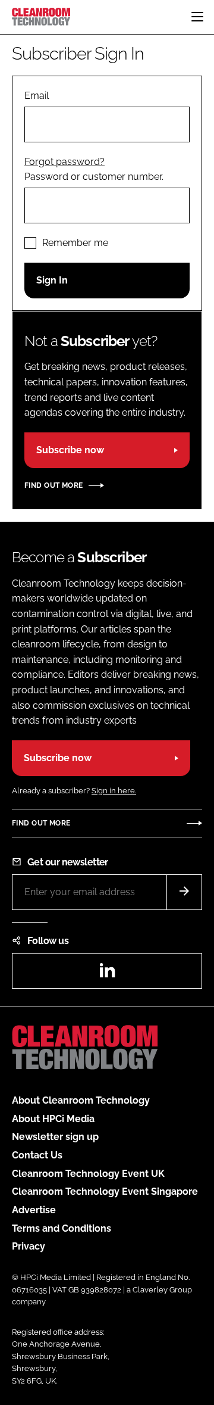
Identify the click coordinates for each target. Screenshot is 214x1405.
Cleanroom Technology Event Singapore (105, 1191)
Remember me (75, 242)
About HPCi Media (53, 1118)
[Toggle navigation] (197, 17)
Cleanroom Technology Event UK (88, 1173)
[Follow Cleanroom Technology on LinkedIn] (107, 974)
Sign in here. (114, 790)
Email (36, 95)
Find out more (53, 485)
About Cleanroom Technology (81, 1100)
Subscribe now (70, 450)
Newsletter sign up (55, 1136)
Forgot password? (64, 161)
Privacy (28, 1246)
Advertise (34, 1210)
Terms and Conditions (61, 1228)
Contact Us (37, 1155)
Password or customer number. (93, 176)
